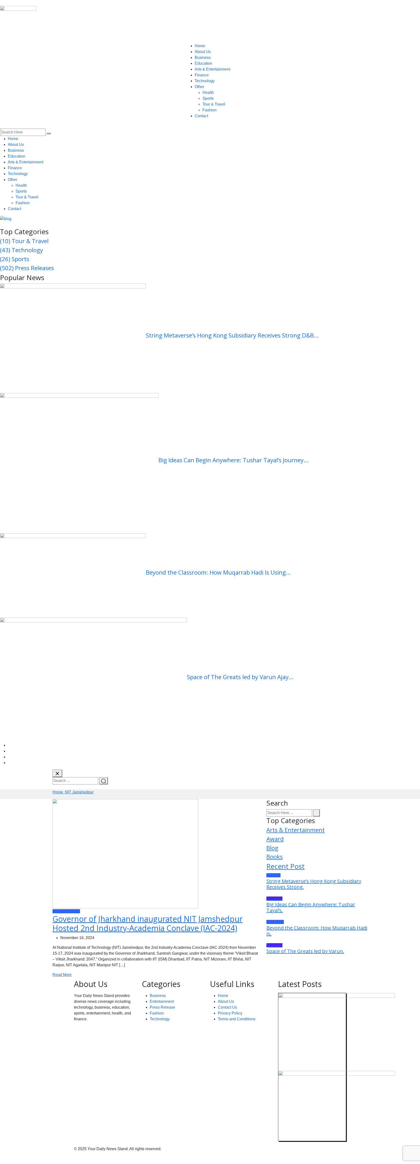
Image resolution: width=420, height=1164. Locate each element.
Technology (205, 81)
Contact (201, 116)
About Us (203, 52)
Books (274, 857)
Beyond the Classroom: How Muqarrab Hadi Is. (316, 930)
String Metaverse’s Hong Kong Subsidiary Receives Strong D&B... (232, 335)
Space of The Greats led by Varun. (305, 951)
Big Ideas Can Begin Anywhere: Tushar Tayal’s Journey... (233, 460)
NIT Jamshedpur (79, 792)
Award (275, 839)
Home (200, 46)
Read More (62, 975)
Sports (208, 98)
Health (208, 92)
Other (199, 87)
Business (203, 57)
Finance (202, 75)
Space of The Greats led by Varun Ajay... (240, 677)
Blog (272, 848)
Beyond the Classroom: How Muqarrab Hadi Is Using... (218, 572)
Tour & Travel (213, 104)
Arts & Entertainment (212, 69)
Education (203, 63)
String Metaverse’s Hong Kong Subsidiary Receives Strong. (313, 884)
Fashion (209, 110)
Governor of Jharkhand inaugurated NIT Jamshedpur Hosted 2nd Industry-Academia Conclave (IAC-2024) (147, 923)
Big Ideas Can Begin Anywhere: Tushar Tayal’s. (310, 907)
